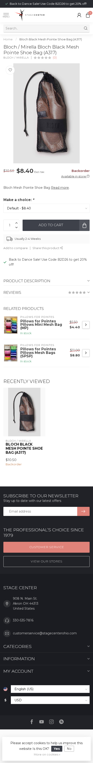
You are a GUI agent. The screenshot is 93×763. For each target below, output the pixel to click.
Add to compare (15, 248)
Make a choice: (18, 200)
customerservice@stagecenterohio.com (45, 633)
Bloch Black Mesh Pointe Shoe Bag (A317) (50, 39)
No (69, 749)
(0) (55, 57)
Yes (57, 749)
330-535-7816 (23, 620)
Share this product (46, 248)
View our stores (46, 561)
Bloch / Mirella (16, 57)
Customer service (46, 547)
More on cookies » (47, 754)
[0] (88, 15)
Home (8, 39)
